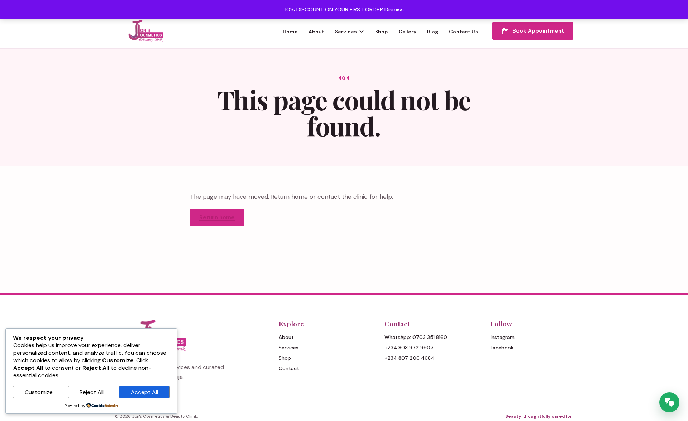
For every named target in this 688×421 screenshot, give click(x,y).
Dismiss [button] (394, 9)
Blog (432, 31)
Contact (289, 368)
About (316, 31)
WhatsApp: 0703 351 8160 (415, 337)
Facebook (502, 347)
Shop (381, 31)
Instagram (503, 337)
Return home (217, 217)
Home (290, 31)
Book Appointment (538, 30)
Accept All (144, 392)
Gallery (407, 31)
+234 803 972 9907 (409, 347)
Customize (39, 392)
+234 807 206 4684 (409, 358)
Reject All (92, 392)
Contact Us (463, 31)
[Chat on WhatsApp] (669, 402)
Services (346, 31)
